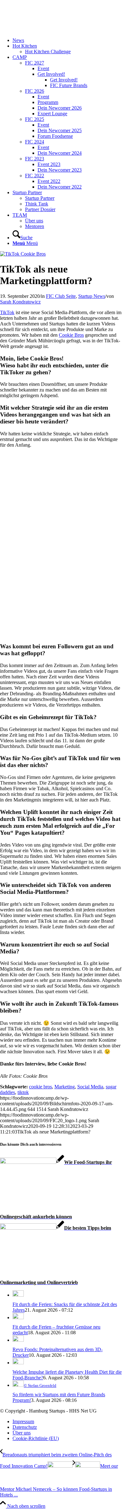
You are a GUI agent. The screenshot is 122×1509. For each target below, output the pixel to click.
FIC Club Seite (61, 296)
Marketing (64, 1086)
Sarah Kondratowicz (20, 301)
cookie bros (40, 1086)
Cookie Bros (71, 335)
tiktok (23, 1092)
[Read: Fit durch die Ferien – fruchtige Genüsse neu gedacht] (18, 1317)
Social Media (90, 1086)
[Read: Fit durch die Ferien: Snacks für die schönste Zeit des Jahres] (18, 1295)
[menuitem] (67, 40)
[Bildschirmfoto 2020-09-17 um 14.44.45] (23, 254)
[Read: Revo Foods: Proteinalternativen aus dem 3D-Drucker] (18, 1340)
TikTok (7, 312)
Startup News (91, 296)
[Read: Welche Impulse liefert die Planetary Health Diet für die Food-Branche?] (18, 1362)
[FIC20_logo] (47, 29)
